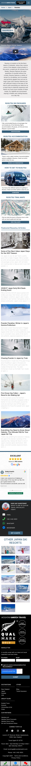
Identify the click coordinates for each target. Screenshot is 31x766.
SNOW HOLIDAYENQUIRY (21, 2)
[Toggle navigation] (28, 2)
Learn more (15, 192)
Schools (3, 705)
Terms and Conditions (21, 756)
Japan (10, 7)
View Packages (15, 131)
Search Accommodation (15, 163)
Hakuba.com (5, 717)
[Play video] (15, 52)
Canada (3, 693)
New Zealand (5, 689)
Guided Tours (5, 703)
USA (2, 695)
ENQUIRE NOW (7, 30)
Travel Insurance (21, 691)
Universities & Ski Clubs (6, 708)
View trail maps (15, 222)
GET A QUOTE (15, 533)
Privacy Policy (15, 758)
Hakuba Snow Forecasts (8, 719)
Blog (17, 689)
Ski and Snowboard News (9, 723)
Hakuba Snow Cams (7, 721)
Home (3, 7)
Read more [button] (6, 486)
